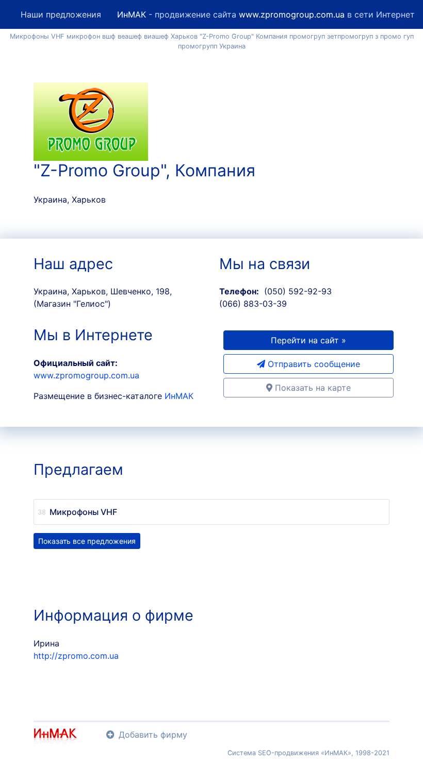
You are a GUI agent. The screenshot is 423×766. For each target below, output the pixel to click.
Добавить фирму (153, 734)
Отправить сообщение (312, 364)
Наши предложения (61, 14)
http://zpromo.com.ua (76, 656)
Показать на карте (311, 387)
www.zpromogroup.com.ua (292, 14)
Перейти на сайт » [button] (308, 340)
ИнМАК (131, 14)
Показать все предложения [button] (87, 541)
